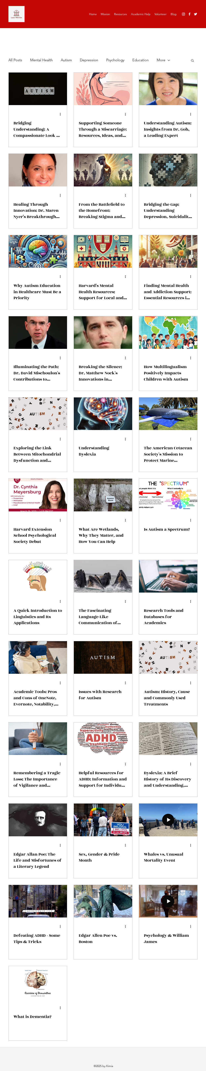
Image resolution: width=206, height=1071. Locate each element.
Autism (66, 60)
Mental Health (41, 60)
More (161, 60)
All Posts (15, 60)
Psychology (115, 60)
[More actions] (61, 114)
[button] (192, 61)
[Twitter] (196, 14)
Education (140, 60)
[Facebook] (189, 14)
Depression (89, 60)
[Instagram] (183, 14)
